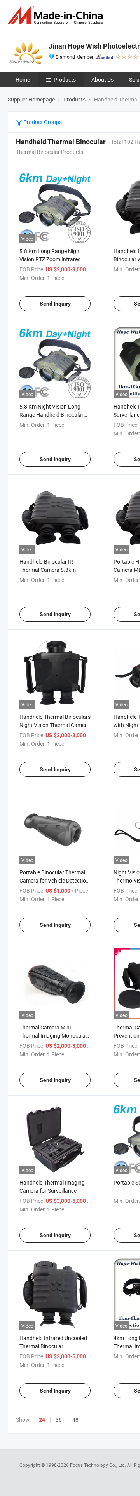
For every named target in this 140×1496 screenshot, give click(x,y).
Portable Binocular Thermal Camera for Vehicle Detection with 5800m (54, 880)
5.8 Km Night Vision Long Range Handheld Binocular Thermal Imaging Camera (51, 414)
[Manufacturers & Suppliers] (57, 15)
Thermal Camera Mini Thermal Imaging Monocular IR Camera (53, 1035)
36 (59, 1419)
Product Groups (42, 122)
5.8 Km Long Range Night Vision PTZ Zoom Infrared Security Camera (50, 259)
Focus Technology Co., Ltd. (98, 1465)
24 (42, 1420)
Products (65, 79)
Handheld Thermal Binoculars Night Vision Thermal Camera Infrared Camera (55, 725)
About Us (102, 79)
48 (75, 1419)
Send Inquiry (55, 304)
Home (23, 79)
